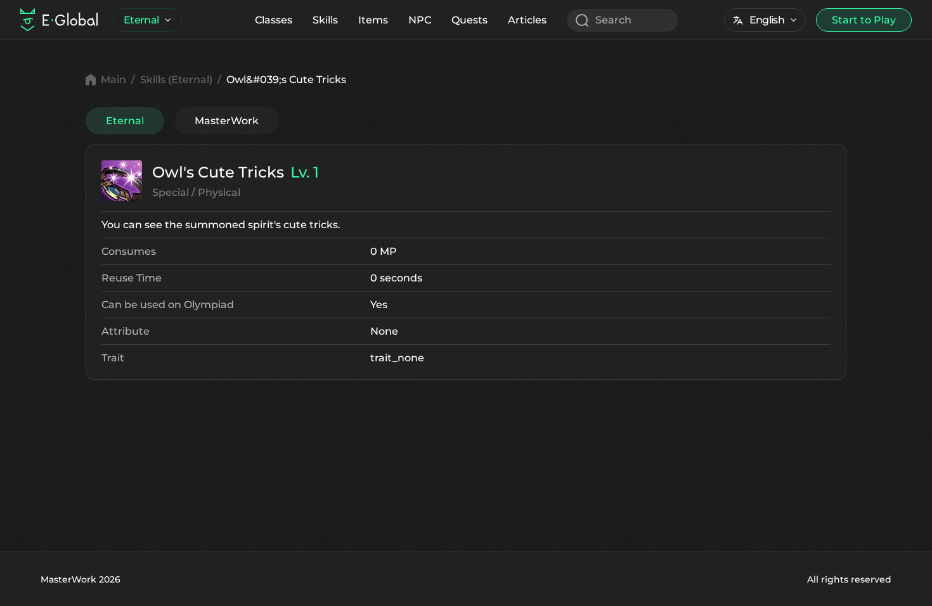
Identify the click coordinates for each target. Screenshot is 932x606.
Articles (527, 20)
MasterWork (227, 121)
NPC (419, 20)
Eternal (141, 20)
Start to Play (864, 20)
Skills (325, 20)
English (766, 20)
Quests (469, 20)
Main (113, 80)
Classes (273, 20)
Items (373, 20)
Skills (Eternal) (176, 80)
